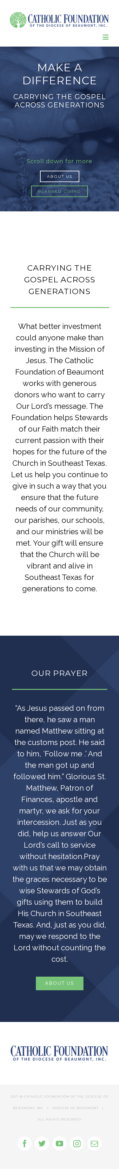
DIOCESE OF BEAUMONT (75, 1108)
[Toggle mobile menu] (106, 37)
